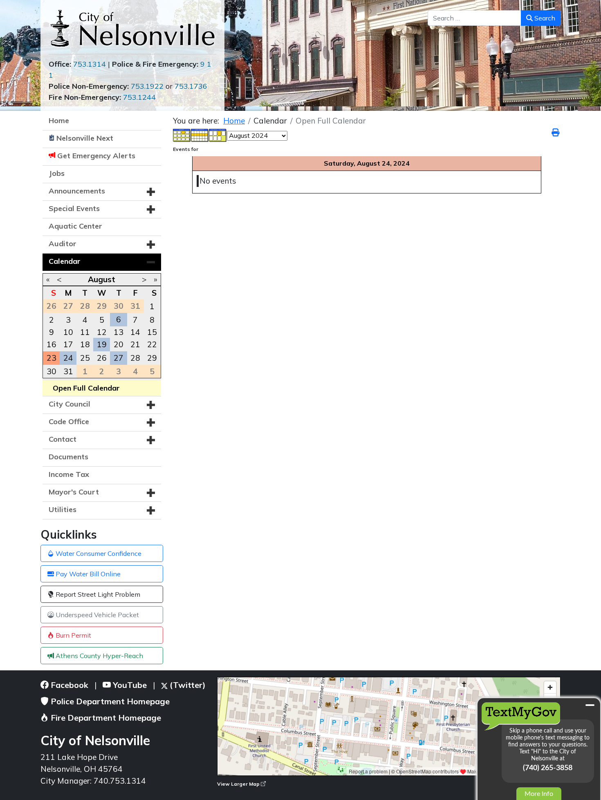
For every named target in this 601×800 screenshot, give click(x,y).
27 (118, 358)
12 (102, 332)
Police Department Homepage (109, 701)
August (101, 279)
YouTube (129, 685)
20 (118, 344)
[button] (151, 191)
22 (152, 344)
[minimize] (590, 705)
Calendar (65, 261)
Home (59, 120)
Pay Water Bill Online (87, 574)
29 (152, 358)
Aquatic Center (75, 226)
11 (85, 332)
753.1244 (139, 97)
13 (118, 332)
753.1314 (89, 64)
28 (135, 358)
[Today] (218, 134)
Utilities (62, 509)
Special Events (74, 208)
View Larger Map (239, 784)
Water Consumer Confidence (97, 553)
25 (85, 358)
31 (68, 371)
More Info (539, 794)
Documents (68, 456)
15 (152, 332)
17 (68, 344)
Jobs (57, 173)
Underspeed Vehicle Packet (96, 615)
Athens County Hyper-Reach (98, 656)
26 (102, 358)
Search (544, 18)
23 (51, 358)
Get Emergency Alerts (96, 155)
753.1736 (191, 86)
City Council (69, 404)
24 (68, 358)
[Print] (556, 132)
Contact (62, 439)
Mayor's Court (74, 492)
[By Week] (200, 134)
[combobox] (474, 18)
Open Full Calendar (86, 388)
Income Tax (69, 474)
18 (85, 344)
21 (135, 344)
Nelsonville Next (84, 138)
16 (51, 344)
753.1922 (147, 86)
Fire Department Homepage (105, 717)
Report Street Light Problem (97, 594)
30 (51, 371)
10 (68, 332)
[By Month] (182, 134)
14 (135, 332)
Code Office (69, 421)
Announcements (77, 191)
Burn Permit (72, 635)
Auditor (62, 243)
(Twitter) (187, 685)
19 (102, 344)
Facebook (68, 685)
